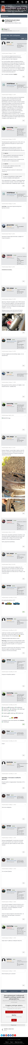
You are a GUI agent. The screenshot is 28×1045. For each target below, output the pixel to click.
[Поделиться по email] (13, 1035)
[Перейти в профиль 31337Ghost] (3, 84)
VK (17, 343)
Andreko (10, 619)
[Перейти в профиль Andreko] (3, 620)
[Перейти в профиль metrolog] (3, 128)
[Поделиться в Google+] (6, 1035)
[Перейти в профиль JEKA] (3, 43)
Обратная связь (19, 1042)
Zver (8, 731)
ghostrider (10, 225)
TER (8, 372)
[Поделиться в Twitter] (2, 1035)
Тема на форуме (21, 131)
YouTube (18, 259)
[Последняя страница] (26, 38)
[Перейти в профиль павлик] (3, 256)
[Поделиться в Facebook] (4, 1035)
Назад (5, 38)
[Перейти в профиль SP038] (3, 20)
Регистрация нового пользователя (14, 1012)
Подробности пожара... (7, 269)
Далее (23, 38)
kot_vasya (10, 288)
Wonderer (10, 30)
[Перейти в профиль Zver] (3, 732)
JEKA (8, 42)
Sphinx (9, 959)
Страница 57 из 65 (14, 38)
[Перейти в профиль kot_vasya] (3, 289)
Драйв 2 (15, 74)
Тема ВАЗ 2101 (12, 1039)
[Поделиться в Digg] (8, 1035)
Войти (14, 1020)
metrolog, (4, 777)
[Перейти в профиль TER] (3, 373)
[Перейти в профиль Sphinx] (3, 960)
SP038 (9, 339)
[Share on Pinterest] (15, 1035)
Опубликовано (9, 53)
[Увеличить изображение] (13, 716)
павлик (9, 255)
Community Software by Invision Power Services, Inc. (14, 1043)
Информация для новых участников (12, 20)
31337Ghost (11, 84)
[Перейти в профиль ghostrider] (3, 226)
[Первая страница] (2, 38)
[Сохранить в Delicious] (11, 1035)
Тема (11, 1042)
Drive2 (18, 258)
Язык (6, 1042)
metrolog (10, 127)
